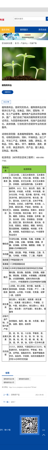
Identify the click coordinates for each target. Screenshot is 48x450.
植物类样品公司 (9, 382)
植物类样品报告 (24, 379)
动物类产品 (15, 395)
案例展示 (24, 30)
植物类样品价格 (9, 379)
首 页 (17, 43)
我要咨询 (8, 92)
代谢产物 (33, 43)
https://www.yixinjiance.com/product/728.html (22, 387)
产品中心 (24, 43)
